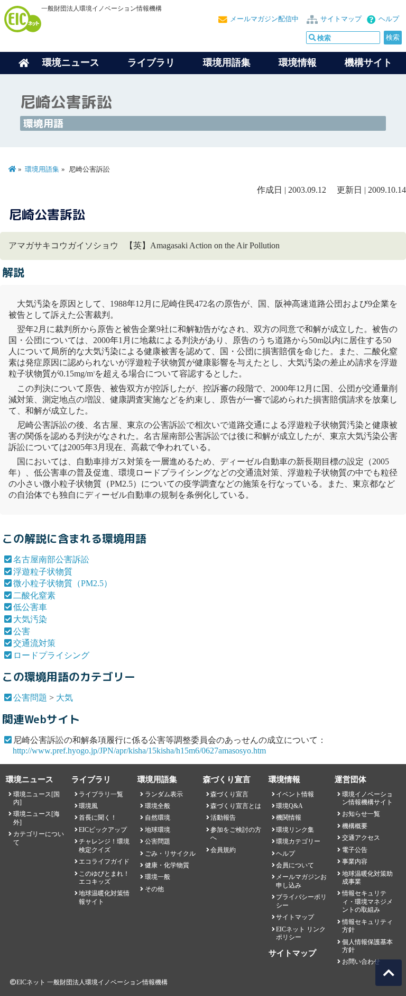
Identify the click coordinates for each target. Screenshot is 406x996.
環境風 (88, 806)
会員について (295, 865)
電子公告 (354, 850)
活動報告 (223, 817)
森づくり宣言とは (235, 806)
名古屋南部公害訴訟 (51, 559)
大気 (64, 697)
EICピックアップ (103, 829)
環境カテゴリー (298, 841)
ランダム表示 (164, 794)
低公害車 (30, 607)
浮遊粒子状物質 (42, 571)
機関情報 (288, 817)
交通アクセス (361, 837)
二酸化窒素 (34, 595)
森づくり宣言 (229, 794)
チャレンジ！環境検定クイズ (104, 845)
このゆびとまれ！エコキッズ (104, 877)
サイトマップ (341, 19)
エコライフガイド (104, 861)
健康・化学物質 (167, 865)
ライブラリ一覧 (101, 794)
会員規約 (223, 850)
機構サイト (368, 62)
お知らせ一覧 (361, 814)
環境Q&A (289, 806)
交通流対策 (34, 643)
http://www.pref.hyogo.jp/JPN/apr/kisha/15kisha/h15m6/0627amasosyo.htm (139, 750)
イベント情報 (295, 794)
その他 (154, 889)
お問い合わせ (361, 961)
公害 (21, 631)
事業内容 (354, 861)
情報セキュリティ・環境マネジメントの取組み (367, 901)
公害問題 (30, 697)
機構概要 (354, 826)
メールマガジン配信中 (264, 19)
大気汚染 (30, 619)
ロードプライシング (51, 655)
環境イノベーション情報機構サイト (367, 798)
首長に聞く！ (98, 817)
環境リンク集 (295, 829)
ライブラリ (151, 62)
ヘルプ (389, 19)
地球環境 (157, 829)
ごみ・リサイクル (170, 853)
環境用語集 (227, 62)
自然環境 (157, 817)
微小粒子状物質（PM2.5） (62, 583)
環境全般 (157, 806)
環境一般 (157, 877)
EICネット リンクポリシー (301, 933)
